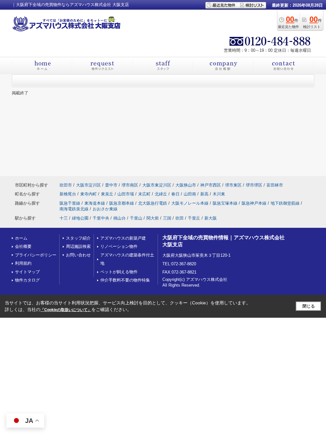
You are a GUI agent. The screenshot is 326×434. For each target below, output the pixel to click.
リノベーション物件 (119, 246)
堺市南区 (130, 185)
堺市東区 (233, 185)
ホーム (21, 238)
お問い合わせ (78, 255)
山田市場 (125, 194)
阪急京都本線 (121, 203)
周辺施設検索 (78, 246)
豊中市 (111, 185)
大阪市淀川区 (88, 185)
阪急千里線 (70, 203)
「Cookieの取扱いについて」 (65, 310)
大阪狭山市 (185, 185)
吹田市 (66, 185)
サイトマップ (27, 271)
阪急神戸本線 (254, 203)
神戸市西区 (210, 185)
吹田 (179, 218)
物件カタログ (27, 280)
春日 (175, 194)
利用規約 (23, 263)
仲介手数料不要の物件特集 (125, 280)
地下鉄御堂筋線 (285, 203)
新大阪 (210, 218)
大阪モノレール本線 (190, 203)
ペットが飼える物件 (119, 271)
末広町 (144, 194)
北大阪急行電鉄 (152, 203)
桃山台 (119, 218)
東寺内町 (88, 194)
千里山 (136, 218)
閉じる (308, 306)
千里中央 (101, 218)
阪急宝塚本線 (225, 203)
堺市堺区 (254, 185)
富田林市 (274, 185)
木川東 (219, 194)
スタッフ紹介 (78, 238)
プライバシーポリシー (35, 255)
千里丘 (194, 218)
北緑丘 (161, 194)
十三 (64, 218)
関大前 (152, 218)
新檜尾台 (68, 194)
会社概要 (23, 246)
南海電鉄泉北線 (74, 209)
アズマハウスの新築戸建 (123, 238)
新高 (204, 194)
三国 (167, 218)
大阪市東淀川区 (156, 185)
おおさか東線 (105, 209)
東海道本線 (94, 203)
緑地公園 (80, 218)
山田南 (190, 194)
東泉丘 (107, 194)
